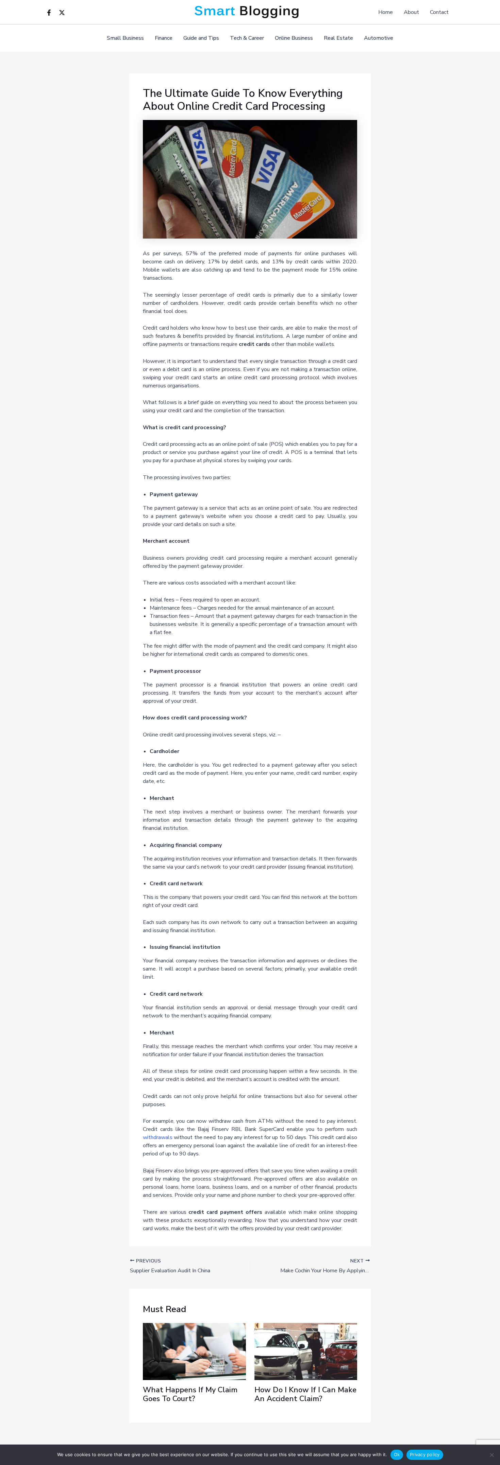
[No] (491, 1454)
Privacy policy (425, 1454)
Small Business (125, 38)
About (411, 12)
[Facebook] (49, 13)
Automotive (378, 38)
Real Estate (338, 38)
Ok (397, 1454)
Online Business (294, 38)
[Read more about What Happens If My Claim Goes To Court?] (194, 1351)
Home (385, 12)
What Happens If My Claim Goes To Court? (190, 1394)
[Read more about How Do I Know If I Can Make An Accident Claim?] (305, 1351)
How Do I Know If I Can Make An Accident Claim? (305, 1394)
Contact (439, 12)
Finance (163, 38)
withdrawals (157, 1137)
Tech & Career (247, 38)
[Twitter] (62, 13)
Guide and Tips (201, 38)
